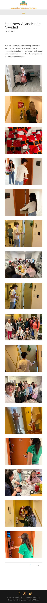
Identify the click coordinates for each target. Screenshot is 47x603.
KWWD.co (35, 600)
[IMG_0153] (23, 496)
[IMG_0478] (23, 122)
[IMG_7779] (23, 434)
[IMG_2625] (23, 216)
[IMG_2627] (23, 309)
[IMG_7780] (23, 91)
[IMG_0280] (23, 340)
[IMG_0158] (23, 403)
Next (39, 565)
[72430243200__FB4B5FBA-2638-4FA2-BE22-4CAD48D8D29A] (23, 154)
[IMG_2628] (23, 247)
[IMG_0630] (23, 465)
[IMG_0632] (23, 185)
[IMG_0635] (23, 371)
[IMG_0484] (23, 527)
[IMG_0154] (23, 278)
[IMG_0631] (23, 558)
